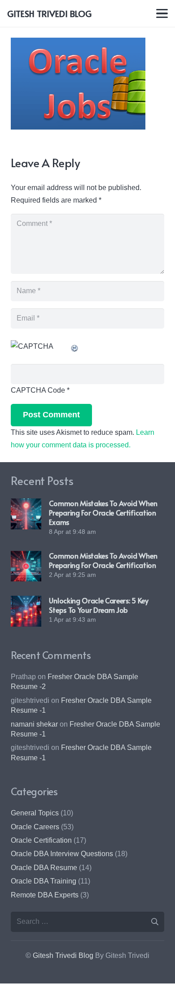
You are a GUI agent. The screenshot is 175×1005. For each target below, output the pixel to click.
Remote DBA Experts (45, 895)
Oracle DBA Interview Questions (62, 854)
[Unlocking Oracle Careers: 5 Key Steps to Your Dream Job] (26, 611)
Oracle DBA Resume (44, 867)
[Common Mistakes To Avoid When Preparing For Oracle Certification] (26, 566)
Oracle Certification (41, 840)
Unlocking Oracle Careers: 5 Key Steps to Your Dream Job (98, 605)
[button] (162, 13)
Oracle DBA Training (43, 881)
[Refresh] (75, 346)
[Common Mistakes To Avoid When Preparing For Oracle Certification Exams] (26, 513)
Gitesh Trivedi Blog (63, 955)
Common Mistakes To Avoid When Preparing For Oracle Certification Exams (103, 512)
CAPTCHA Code (38, 390)
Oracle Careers (35, 827)
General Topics (35, 813)
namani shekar (34, 724)
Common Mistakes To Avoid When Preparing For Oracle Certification (103, 560)
